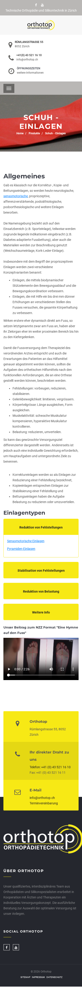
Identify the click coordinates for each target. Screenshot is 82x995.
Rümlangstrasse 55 (29, 42)
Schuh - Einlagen (55, 133)
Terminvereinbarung (44, 803)
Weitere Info (41, 612)
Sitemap (25, 977)
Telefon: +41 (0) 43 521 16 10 (50, 767)
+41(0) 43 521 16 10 (29, 55)
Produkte (34, 133)
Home (19, 133)
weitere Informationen (30, 72)
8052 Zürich (22, 46)
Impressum (38, 977)
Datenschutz (54, 977)
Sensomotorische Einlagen (25, 541)
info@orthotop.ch (27, 59)
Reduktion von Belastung (41, 591)
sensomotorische (15, 196)
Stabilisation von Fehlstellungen (41, 570)
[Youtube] (42, 5)
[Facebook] (36, 5)
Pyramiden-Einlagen (21, 549)
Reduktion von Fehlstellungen (41, 527)
